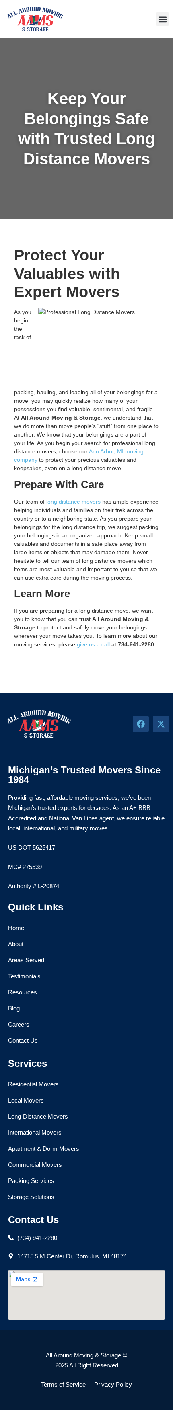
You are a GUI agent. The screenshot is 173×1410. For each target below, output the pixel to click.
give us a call (93, 644)
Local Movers (26, 1100)
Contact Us (23, 1040)
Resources (22, 992)
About (15, 944)
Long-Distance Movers (38, 1116)
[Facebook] (141, 724)
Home (16, 927)
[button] (162, 19)
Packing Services (31, 1180)
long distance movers (73, 501)
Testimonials (24, 976)
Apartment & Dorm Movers (43, 1148)
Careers (18, 1024)
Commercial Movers (35, 1164)
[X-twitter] (161, 724)
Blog (14, 1008)
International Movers (35, 1132)
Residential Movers (33, 1084)
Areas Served (26, 960)
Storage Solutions (31, 1196)
